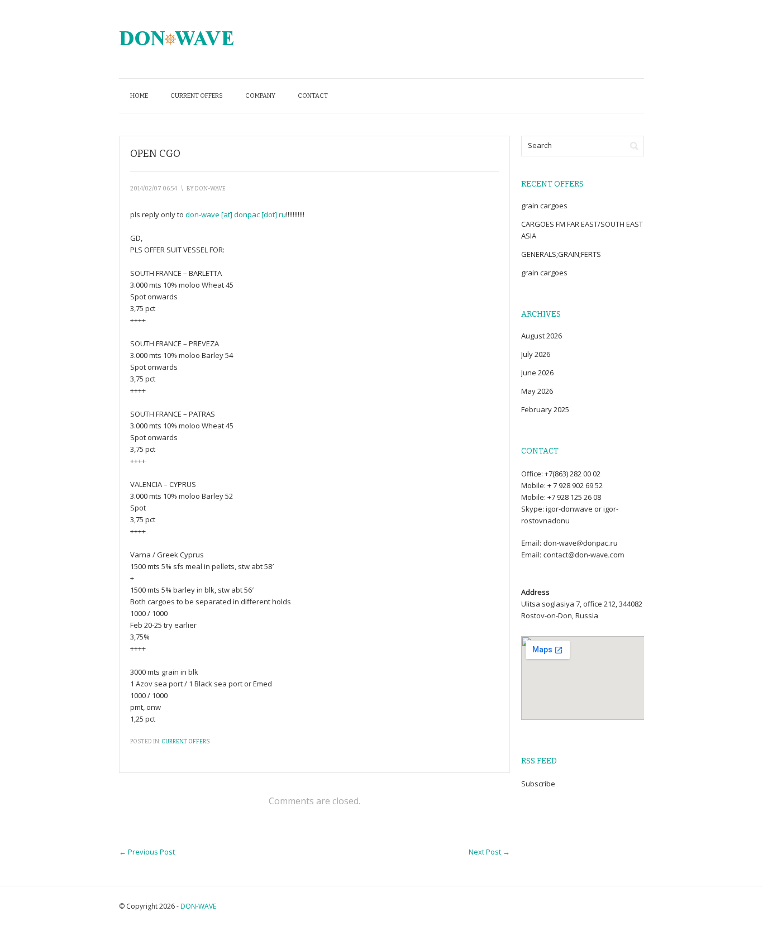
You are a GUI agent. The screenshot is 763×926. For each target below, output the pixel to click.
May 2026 (537, 391)
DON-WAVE (198, 906)
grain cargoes (544, 206)
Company (260, 95)
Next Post (489, 852)
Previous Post (147, 852)
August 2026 (541, 336)
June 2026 (537, 372)
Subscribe (538, 784)
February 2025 (545, 409)
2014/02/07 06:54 (153, 188)
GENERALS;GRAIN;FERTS (561, 254)
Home (139, 95)
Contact (313, 95)
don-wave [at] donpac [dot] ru (235, 214)
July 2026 (535, 354)
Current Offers (196, 95)
